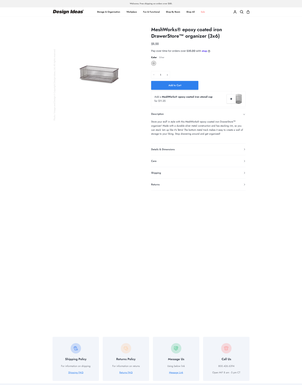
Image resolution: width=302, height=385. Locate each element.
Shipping (156, 173)
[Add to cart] (231, 98)
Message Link (176, 372)
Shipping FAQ (75, 372)
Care (154, 161)
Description (157, 114)
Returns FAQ (126, 372)
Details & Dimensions (163, 149)
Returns (155, 184)
